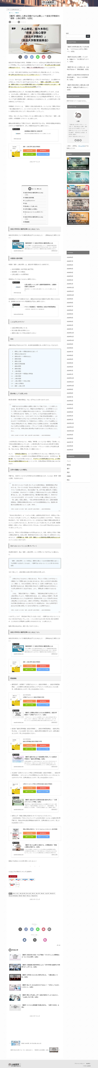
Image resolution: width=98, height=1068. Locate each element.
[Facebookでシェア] (26, 57)
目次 (26, 203)
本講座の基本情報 (29, 197)
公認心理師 (23, 893)
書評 (11, 893)
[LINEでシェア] (38, 57)
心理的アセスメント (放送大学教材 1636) (33, 697)
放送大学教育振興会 (14, 895)
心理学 (38, 893)
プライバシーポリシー (80, 1063)
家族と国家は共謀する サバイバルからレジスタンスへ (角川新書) (40, 829)
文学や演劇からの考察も (31, 209)
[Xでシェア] (20, 57)
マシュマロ (81, 146)
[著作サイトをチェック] (24, 940)
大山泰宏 (29, 893)
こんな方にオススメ (30, 200)
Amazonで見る (29, 150)
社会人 (29, 895)
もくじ (34, 189)
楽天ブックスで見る (29, 154)
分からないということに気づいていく (34, 213)
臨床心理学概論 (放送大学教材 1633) (32, 741)
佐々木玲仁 (17, 893)
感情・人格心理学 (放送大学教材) (31, 146)
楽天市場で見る (43, 150)
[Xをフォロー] (35, 940)
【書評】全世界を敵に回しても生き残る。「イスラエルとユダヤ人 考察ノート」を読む (78, 49)
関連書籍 (27, 222)
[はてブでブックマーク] (32, 57)
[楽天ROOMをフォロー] (45, 940)
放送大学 (53, 893)
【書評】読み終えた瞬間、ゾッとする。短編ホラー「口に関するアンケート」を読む (78, 59)
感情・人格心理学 (45, 893)
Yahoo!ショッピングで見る (43, 154)
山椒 (78, 121)
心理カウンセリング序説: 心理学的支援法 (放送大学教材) (37, 784)
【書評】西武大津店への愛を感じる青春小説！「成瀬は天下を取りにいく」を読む (78, 87)
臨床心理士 (35, 895)
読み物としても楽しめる (31, 206)
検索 (67, 33)
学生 (34, 893)
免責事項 (88, 1063)
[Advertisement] (35, 173)
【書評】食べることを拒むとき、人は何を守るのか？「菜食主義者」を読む (78, 68)
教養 (21, 895)
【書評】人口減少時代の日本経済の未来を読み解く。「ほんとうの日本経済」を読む (78, 77)
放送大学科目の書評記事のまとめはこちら (34, 193)
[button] (49, 57)
